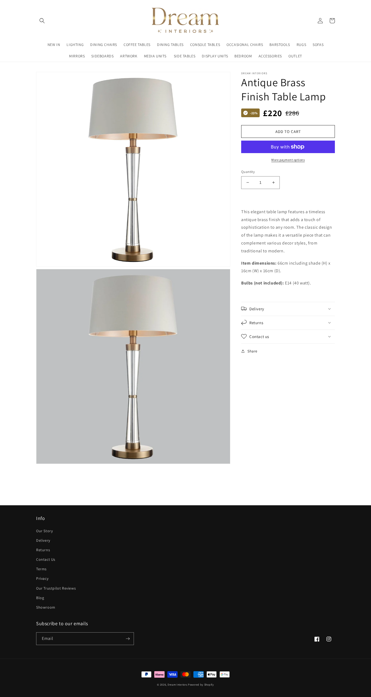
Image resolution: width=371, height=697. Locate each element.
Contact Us (45, 559)
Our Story (44, 530)
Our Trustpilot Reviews (56, 588)
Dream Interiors (178, 684)
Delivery (43, 540)
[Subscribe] (128, 638)
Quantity (248, 171)
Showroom (45, 607)
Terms (41, 568)
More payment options (288, 160)
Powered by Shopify (201, 684)
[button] (42, 21)
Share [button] (252, 350)
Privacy (42, 578)
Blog (40, 597)
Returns (43, 549)
